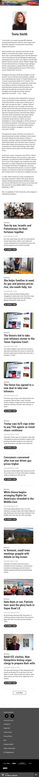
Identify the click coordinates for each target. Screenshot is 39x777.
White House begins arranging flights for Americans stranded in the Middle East (19, 497)
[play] (3, 775)
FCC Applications (9, 752)
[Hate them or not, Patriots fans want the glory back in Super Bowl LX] (18, 587)
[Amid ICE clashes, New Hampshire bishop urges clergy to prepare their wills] (18, 642)
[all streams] (36, 774)
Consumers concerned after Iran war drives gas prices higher (17, 461)
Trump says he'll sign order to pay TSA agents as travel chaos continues (19, 427)
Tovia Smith (7, 236)
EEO (5, 740)
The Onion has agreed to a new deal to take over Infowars (19, 388)
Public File (7, 728)
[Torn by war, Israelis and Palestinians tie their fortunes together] (18, 211)
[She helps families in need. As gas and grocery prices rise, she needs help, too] (18, 266)
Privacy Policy (8, 736)
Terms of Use (8, 732)
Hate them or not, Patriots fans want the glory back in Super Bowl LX (19, 605)
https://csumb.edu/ (9, 748)
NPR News (6, 222)
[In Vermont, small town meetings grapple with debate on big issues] (18, 536)
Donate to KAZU (8, 744)
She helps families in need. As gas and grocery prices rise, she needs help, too (19, 284)
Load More (19, 693)
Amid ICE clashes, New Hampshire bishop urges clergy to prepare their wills (19, 660)
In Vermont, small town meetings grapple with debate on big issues (17, 554)
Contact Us (7, 724)
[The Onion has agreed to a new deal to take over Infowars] (18, 370)
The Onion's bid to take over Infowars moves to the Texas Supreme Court (19, 339)
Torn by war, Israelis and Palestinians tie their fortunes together (17, 229)
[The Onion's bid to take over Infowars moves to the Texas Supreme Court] (18, 321)
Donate (33, 3)
